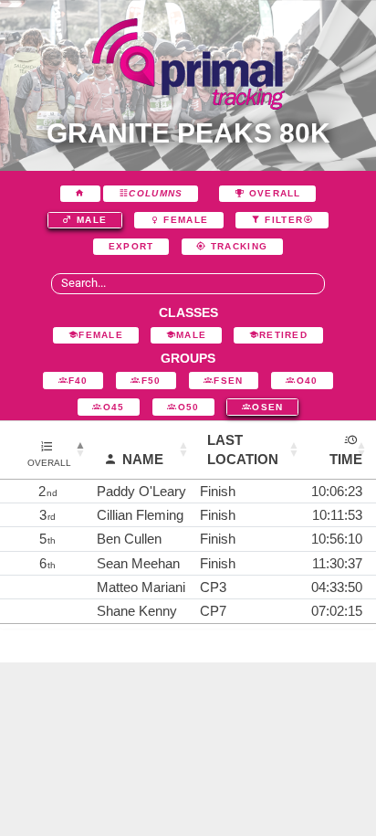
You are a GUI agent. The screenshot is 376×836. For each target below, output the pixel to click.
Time (345, 459)
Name (142, 459)
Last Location (242, 449)
